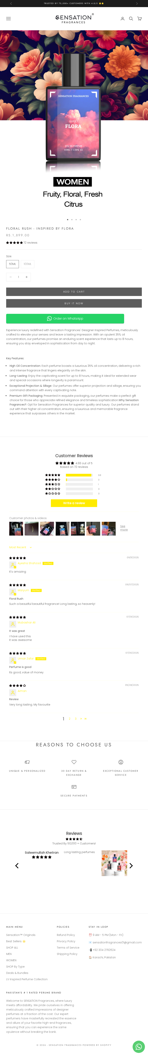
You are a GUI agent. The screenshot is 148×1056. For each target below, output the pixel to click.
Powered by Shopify (97, 1045)
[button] (15, 243)
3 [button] (76, 719)
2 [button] (69, 719)
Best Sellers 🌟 (16, 941)
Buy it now (74, 303)
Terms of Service (68, 948)
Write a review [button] (74, 503)
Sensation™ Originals (20, 935)
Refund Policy (66, 935)
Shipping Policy (67, 954)
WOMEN (11, 960)
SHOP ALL (12, 948)
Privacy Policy (66, 941)
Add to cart (74, 291)
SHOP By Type (15, 967)
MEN (9, 954)
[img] (17, 558)
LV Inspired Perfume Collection (27, 979)
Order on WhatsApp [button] (67, 318)
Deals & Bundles (17, 973)
